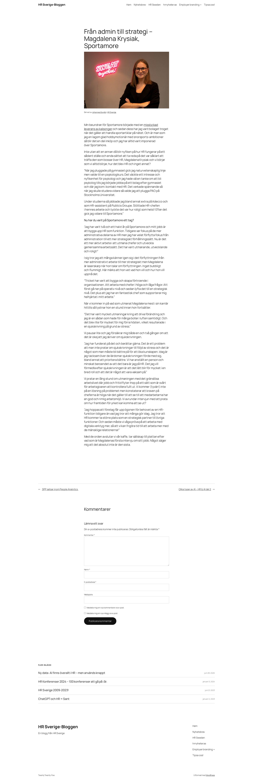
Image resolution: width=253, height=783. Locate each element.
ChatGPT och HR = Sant (53, 699)
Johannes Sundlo (99, 112)
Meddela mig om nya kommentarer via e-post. (105, 607)
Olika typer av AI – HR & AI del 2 (195, 489)
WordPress (210, 775)
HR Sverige (111, 112)
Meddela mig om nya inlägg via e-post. (102, 613)
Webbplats (88, 594)
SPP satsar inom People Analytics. (60, 489)
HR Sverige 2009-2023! (53, 690)
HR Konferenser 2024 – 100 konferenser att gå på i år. (72, 681)
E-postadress (90, 582)
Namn (87, 569)
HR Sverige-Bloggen (51, 5)
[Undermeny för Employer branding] (200, 4)
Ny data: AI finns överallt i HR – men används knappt (71, 673)
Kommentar (89, 535)
